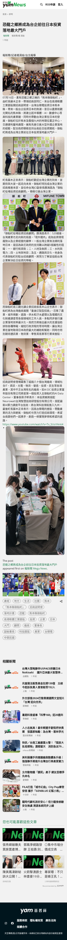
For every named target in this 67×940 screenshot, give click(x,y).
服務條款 (22, 920)
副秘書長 (9, 631)
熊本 (47, 601)
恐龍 (22, 613)
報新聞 (6, 35)
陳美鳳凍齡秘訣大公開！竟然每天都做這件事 (12, 874)
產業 (37, 631)
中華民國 (9, 637)
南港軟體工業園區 (14, 619)
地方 (16, 601)
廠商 (26, 625)
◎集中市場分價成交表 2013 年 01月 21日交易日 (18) (54, 847)
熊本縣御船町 (37, 613)
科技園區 (24, 631)
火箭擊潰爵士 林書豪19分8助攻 (33, 874)
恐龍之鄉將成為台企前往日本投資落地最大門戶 (30, 564)
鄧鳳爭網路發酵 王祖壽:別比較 (33, 847)
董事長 (38, 625)
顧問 (16, 625)
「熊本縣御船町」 (14, 607)
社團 (37, 601)
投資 (32, 619)
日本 (52, 619)
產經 (6, 601)
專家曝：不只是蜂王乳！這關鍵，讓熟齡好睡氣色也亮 (54, 874)
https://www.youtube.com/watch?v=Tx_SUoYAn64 (33, 424)
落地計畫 (9, 613)
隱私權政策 (36, 920)
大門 (6, 625)
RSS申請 (50, 4)
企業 (42, 619)
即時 (11, 14)
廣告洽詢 (51, 920)
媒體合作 (22, 927)
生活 (26, 601)
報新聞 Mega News (36, 568)
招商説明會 (36, 607)
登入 (60, 4)
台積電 (49, 631)
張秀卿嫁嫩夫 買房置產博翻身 (12, 847)
